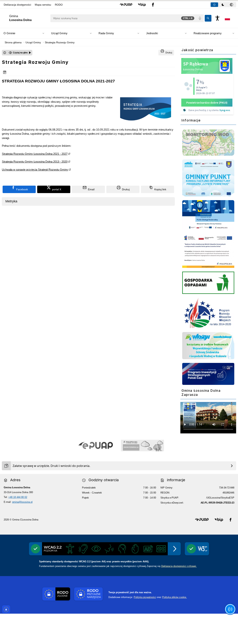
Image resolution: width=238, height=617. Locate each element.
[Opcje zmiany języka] (227, 18)
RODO (59, 4)
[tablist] (223, 4)
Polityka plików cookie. (174, 597)
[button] (126, 4)
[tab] (214, 4)
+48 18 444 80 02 (17, 497)
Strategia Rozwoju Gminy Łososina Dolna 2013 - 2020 (34, 161)
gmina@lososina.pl (22, 502)
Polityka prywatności (145, 597)
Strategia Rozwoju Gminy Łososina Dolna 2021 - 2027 (34, 153)
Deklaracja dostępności (17, 4)
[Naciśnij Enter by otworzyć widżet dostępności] (217, 18)
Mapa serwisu (43, 4)
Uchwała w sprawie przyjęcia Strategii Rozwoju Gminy (35, 169)
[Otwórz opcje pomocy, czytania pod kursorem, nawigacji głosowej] (230, 609)
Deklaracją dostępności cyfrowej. (179, 566)
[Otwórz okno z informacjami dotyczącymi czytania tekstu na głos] (4, 52)
